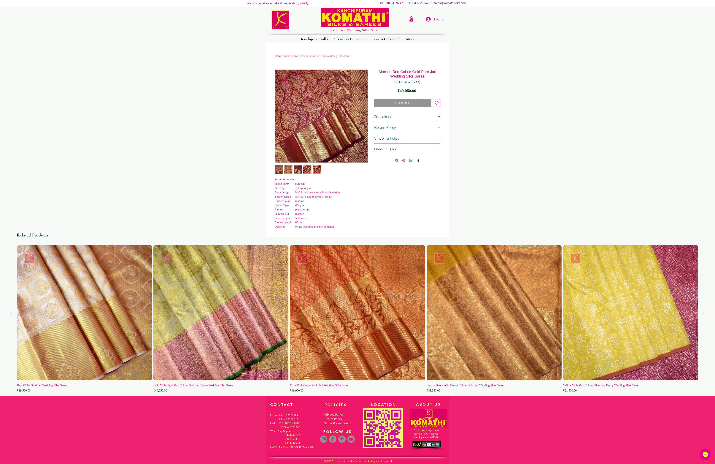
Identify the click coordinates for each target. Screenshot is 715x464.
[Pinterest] (342, 439)
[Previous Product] (11, 312)
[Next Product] (703, 312)
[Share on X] (418, 160)
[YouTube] (351, 439)
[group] (357, 319)
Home (278, 56)
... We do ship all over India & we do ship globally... (277, 3)
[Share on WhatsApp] (411, 160)
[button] (411, 18)
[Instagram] (323, 439)
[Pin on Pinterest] (404, 160)
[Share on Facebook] (397, 160)
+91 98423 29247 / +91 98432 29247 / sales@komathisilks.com (424, 3)
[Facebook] (332, 439)
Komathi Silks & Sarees (352, 461)
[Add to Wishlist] (437, 103)
